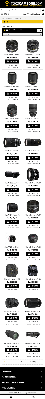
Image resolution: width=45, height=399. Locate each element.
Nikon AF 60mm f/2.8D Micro (12, 311)
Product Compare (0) (15, 30)
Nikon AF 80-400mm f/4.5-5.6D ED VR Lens (33, 343)
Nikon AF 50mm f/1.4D (12, 279)
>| (14, 362)
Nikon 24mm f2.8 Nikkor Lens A (12, 55)
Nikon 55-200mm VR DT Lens (33, 87)
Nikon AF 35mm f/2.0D (33, 247)
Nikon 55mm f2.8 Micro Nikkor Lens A (12, 119)
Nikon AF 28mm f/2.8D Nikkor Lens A (12, 247)
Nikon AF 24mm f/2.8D (33, 215)
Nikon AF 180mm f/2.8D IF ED (33, 151)
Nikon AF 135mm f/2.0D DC (12, 151)
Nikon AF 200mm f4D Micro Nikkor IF (12, 183)
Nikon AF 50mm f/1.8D (33, 279)
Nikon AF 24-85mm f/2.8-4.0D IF (12, 215)
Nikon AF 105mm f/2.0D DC (33, 119)
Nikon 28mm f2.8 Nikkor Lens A (33, 55)
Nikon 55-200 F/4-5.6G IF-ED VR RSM (12, 87)
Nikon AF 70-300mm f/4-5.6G (33, 311)
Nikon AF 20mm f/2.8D (33, 183)
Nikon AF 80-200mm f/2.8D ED (12, 343)
